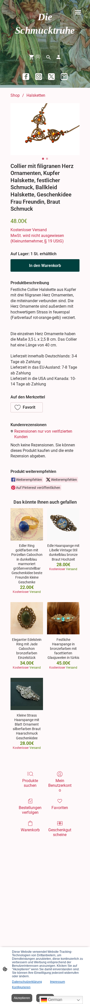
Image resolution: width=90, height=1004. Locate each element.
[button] (26, 407)
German (54, 1000)
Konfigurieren (21, 987)
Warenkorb (30, 830)
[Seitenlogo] (45, 41)
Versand (39, 229)
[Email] (64, 76)
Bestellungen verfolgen (30, 810)
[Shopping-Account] (59, 57)
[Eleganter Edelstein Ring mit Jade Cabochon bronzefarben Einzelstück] (26, 618)
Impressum (57, 982)
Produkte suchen (30, 783)
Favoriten (60, 807)
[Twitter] (51, 76)
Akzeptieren (22, 998)
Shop (15, 95)
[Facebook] (25, 76)
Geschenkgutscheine (59, 832)
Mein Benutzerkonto (60, 785)
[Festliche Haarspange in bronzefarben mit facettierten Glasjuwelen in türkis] (63, 618)
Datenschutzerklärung (27, 982)
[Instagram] (38, 76)
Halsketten (35, 95)
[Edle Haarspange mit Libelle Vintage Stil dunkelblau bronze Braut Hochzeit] (63, 524)
